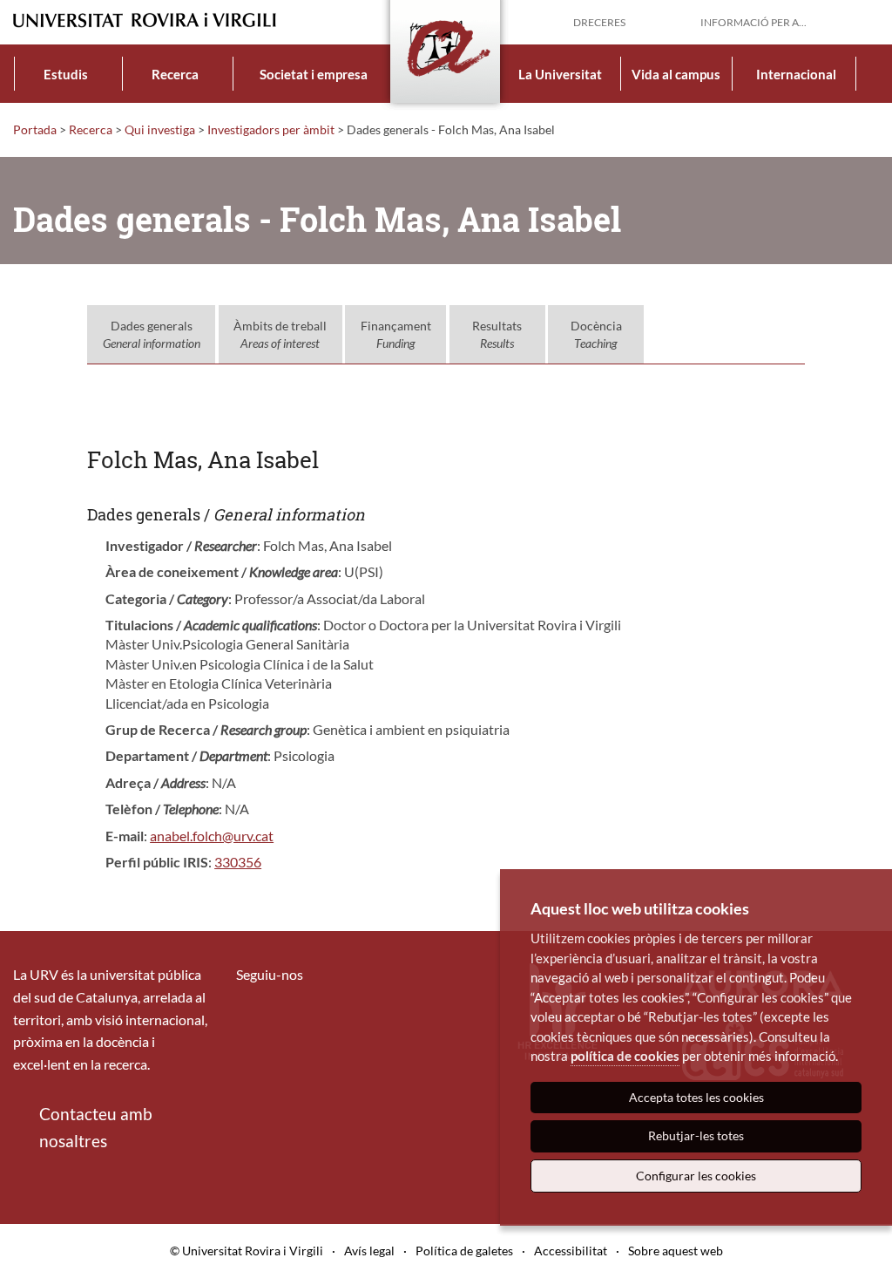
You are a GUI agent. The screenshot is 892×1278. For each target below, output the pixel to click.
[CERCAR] (865, 21)
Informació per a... (753, 22)
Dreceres (599, 22)
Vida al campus (676, 74)
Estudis (66, 74)
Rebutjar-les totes (696, 1135)
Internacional (796, 74)
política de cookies (625, 1056)
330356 (237, 861)
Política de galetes (464, 1250)
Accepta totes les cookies (696, 1097)
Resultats (497, 334)
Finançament (396, 334)
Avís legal (369, 1250)
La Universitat (560, 74)
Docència (596, 334)
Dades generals (151, 334)
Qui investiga (160, 129)
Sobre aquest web (675, 1250)
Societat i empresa (314, 74)
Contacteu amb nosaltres (95, 1127)
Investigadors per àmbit (270, 129)
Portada (35, 129)
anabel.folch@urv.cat (212, 835)
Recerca (175, 74)
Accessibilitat (570, 1250)
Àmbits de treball (280, 334)
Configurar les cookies (696, 1175)
